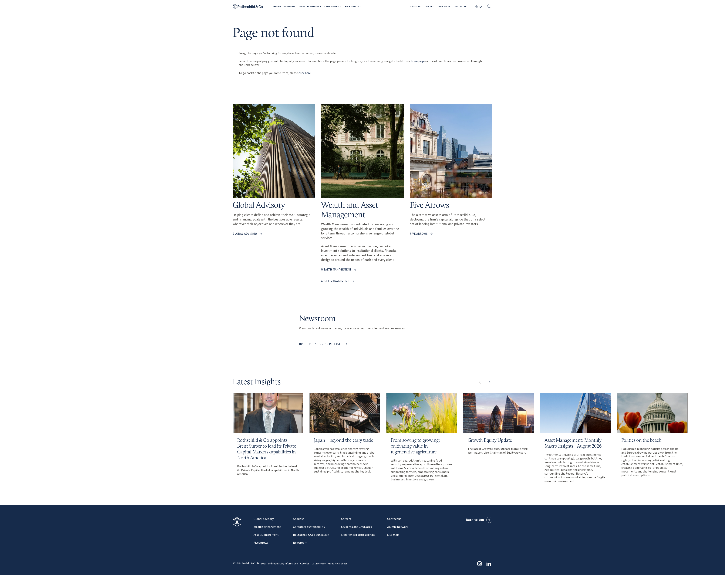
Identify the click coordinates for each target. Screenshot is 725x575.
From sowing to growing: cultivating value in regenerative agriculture (415, 446)
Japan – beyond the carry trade (343, 440)
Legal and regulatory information (279, 563)
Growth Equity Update (490, 440)
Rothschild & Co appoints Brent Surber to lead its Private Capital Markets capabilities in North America (266, 449)
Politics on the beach (641, 440)
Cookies (304, 563)
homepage (418, 61)
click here (304, 73)
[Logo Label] (248, 6)
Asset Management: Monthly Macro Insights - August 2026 (573, 443)
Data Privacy (319, 563)
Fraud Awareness (338, 563)
